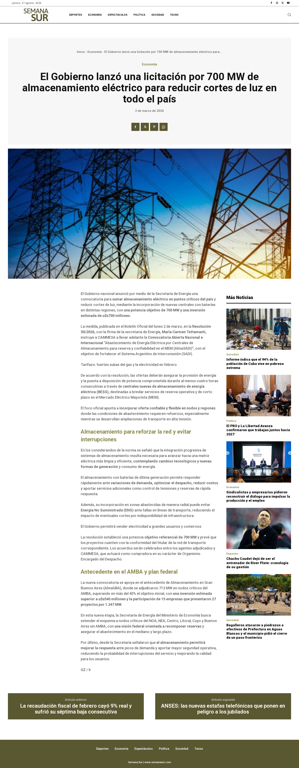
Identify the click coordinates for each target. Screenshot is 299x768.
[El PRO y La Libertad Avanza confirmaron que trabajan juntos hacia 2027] (258, 395)
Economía (94, 52)
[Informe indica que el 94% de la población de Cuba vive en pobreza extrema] (258, 329)
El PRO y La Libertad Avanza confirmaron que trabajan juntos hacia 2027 (258, 430)
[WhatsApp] (163, 127)
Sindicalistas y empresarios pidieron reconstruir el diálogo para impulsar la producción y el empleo (258, 496)
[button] (289, 14)
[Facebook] (271, 3)
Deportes (232, 553)
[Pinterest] (154, 127)
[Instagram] (277, 3)
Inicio (81, 52)
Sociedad (232, 354)
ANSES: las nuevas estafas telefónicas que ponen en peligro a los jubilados (223, 709)
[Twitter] (283, 3)
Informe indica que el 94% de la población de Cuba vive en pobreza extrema (255, 363)
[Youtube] (288, 3)
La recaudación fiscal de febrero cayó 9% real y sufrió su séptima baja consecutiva (76, 709)
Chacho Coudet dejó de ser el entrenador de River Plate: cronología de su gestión (257, 563)
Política (231, 421)
